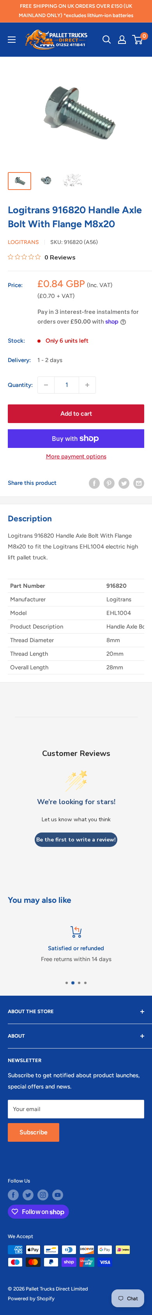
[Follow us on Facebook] (13, 1195)
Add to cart (76, 413)
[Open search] (107, 39)
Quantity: (20, 384)
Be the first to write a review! (76, 839)
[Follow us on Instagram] (42, 1195)
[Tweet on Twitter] (123, 483)
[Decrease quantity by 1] (46, 385)
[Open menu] (12, 40)
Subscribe (33, 1132)
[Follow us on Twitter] (28, 1195)
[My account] (122, 39)
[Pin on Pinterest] (109, 483)
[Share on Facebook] (94, 483)
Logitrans (23, 242)
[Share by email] (138, 483)
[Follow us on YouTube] (57, 1195)
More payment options (76, 456)
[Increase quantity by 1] (87, 385)
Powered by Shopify (31, 1298)
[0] (138, 39)
